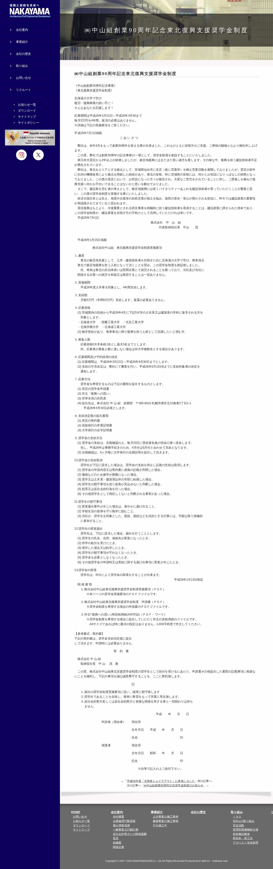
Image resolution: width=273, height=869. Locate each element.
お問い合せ (80, 816)
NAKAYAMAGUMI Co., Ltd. (147, 861)
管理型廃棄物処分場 (245, 829)
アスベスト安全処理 (245, 842)
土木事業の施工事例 (165, 816)
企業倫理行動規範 (124, 821)
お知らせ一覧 (81, 821)
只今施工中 (160, 825)
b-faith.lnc (204, 861)
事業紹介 (157, 812)
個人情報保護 (121, 825)
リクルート (23, 89)
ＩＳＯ (237, 816)
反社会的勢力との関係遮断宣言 (130, 836)
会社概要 (118, 816)
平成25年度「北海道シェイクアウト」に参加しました (161, 781)
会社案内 (117, 812)
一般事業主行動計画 (125, 829)
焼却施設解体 (241, 834)
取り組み (237, 812)
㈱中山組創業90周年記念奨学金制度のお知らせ (173, 785)
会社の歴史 (198, 812)
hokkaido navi (220, 861)
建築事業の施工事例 (165, 821)
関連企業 (118, 847)
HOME (75, 812)
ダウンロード (81, 825)
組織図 (117, 842)
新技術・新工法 (243, 838)
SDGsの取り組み (243, 821)
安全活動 (238, 825)
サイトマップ (81, 829)
